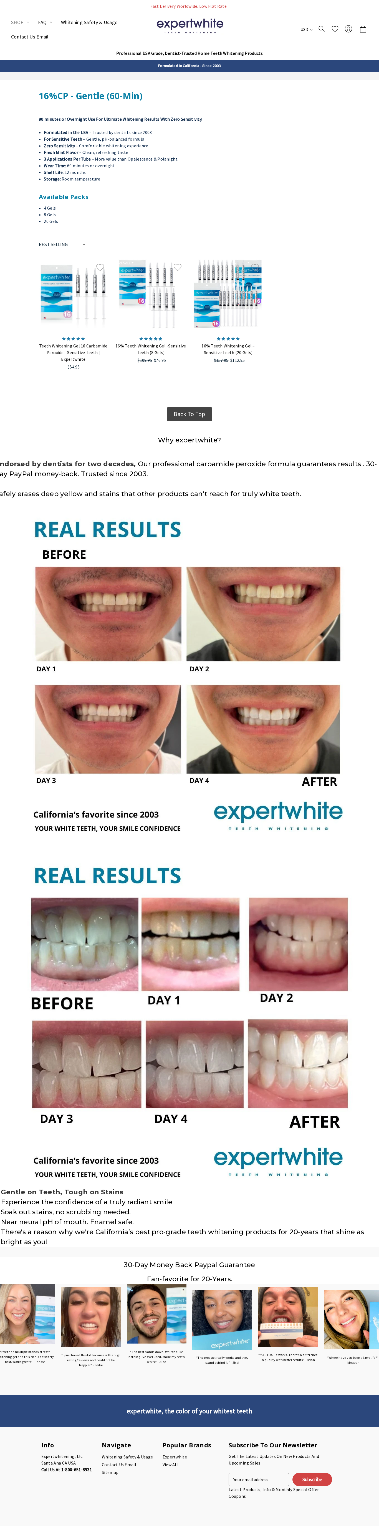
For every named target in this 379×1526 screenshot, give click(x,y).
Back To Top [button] (189, 414)
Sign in (348, 29)
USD (304, 29)
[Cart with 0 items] (363, 29)
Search (321, 29)
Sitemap (110, 1472)
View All (170, 1464)
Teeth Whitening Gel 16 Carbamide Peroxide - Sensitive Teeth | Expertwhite (73, 352)
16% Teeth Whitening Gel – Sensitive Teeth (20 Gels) (228, 349)
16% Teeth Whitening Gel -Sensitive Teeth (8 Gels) (150, 349)
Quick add (73, 312)
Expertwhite (175, 1457)
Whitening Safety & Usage (89, 22)
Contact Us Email (30, 36)
